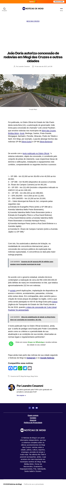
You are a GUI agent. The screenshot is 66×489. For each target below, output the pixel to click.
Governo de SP (15, 376)
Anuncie (33, 420)
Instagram (31, 358)
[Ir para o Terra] (33, 2)
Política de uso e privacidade (34, 484)
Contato (33, 418)
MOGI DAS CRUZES (33, 21)
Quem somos (33, 415)
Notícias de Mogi (15, 484)
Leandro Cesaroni (24, 66)
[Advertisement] (33, 37)
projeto (13, 291)
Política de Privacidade (33, 422)
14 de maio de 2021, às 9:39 (43, 66)
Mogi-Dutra (26, 142)
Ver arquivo (21, 395)
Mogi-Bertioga (46, 142)
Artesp (54, 302)
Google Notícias (47, 358)
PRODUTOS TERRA (59, 1)
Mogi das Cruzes (49, 131)
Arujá (22, 133)
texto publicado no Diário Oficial (36, 153)
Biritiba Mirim (13, 133)
